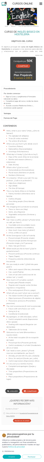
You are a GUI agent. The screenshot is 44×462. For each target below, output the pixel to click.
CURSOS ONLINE (22, 3)
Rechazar (31, 457)
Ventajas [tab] (7, 113)
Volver (14, 391)
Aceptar (11, 457)
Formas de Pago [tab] (10, 118)
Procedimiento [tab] (9, 88)
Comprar (32, 391)
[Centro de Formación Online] (4, 5)
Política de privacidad (16, 447)
